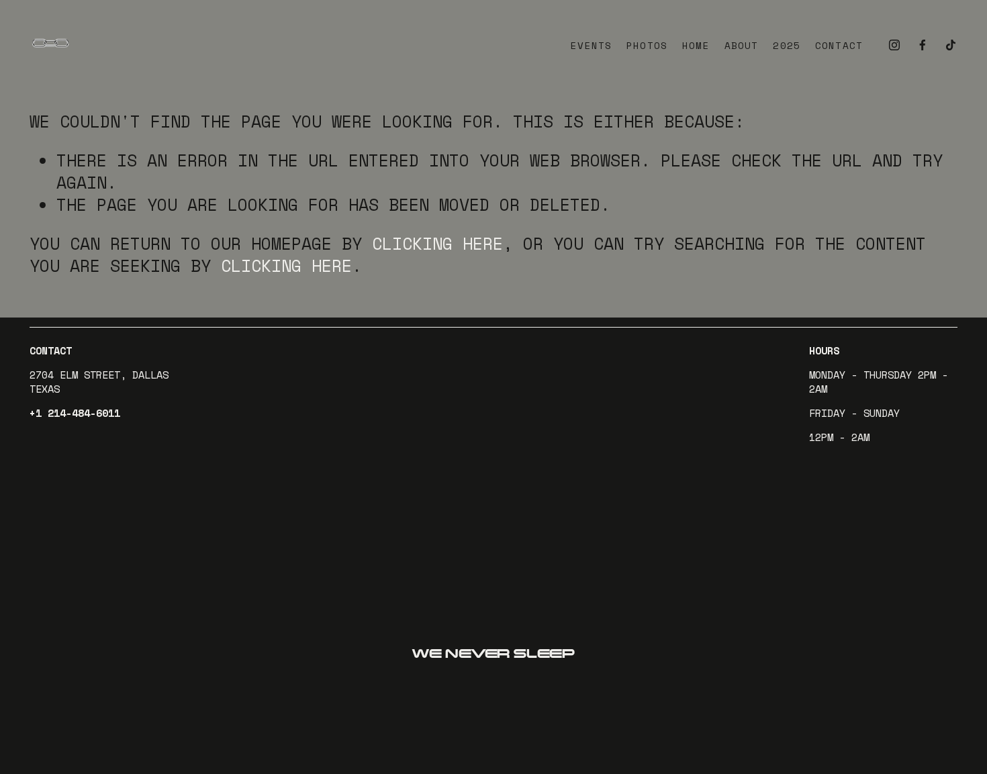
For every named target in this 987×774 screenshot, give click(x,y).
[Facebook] (922, 44)
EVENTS (591, 45)
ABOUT (741, 45)
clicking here (437, 243)
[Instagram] (894, 44)
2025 (786, 45)
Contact (839, 45)
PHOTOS (646, 45)
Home (696, 45)
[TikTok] (950, 44)
